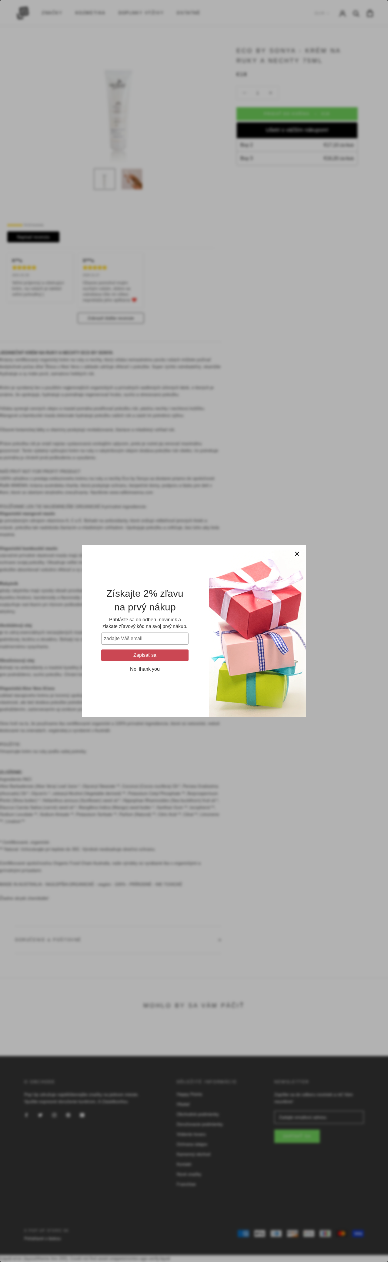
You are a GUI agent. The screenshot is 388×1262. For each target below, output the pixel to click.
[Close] (297, 554)
